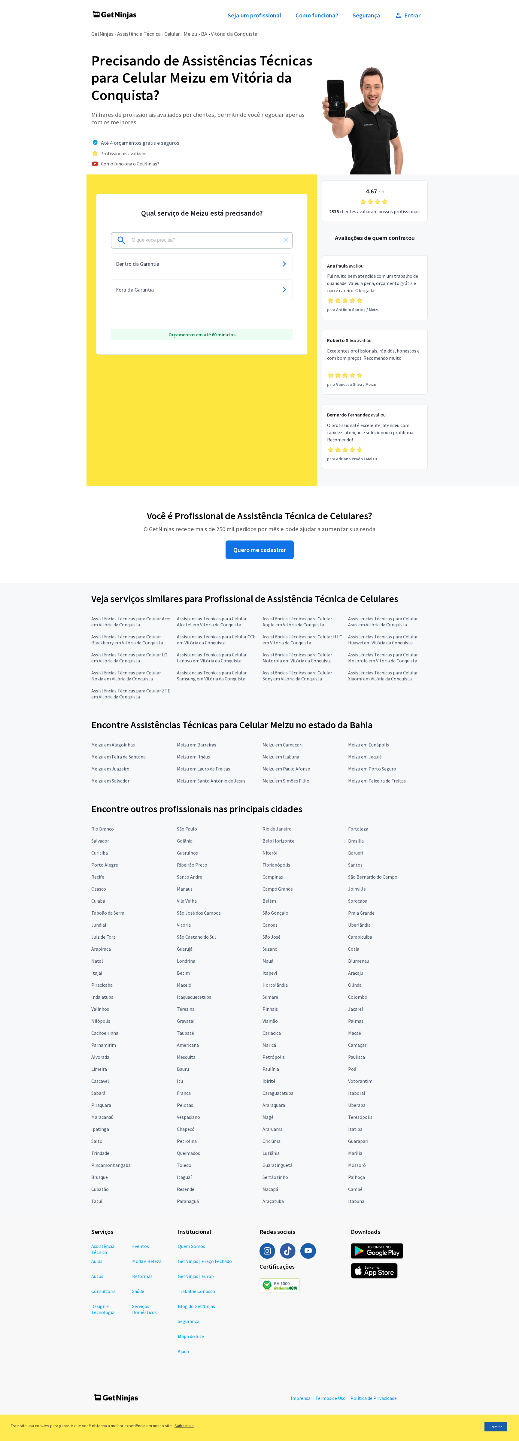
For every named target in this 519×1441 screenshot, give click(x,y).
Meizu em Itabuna (281, 757)
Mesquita (186, 1057)
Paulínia (271, 1069)
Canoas (270, 925)
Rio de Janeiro (277, 829)
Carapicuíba (360, 937)
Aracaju (355, 973)
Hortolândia (275, 985)
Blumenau (358, 961)
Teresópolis (360, 1117)
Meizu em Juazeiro (110, 769)
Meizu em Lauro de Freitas (203, 769)
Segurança (366, 15)
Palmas (355, 1021)
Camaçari (358, 1045)
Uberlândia (359, 925)
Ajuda (183, 1351)
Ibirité (269, 1081)
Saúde (138, 1291)
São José (272, 937)
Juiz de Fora (103, 937)
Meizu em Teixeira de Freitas (377, 781)
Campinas (273, 877)
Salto (96, 1141)
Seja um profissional (254, 15)
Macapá (270, 1189)
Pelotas (185, 1105)
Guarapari (358, 1141)
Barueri (355, 853)
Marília (355, 1153)
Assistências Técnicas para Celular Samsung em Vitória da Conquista (212, 676)
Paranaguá (188, 1201)
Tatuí (96, 1201)
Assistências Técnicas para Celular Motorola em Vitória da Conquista (297, 658)
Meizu (190, 33)
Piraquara (101, 1105)
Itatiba (355, 1129)
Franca (184, 1093)
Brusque (99, 1177)
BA (204, 33)
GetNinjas (102, 33)
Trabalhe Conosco (196, 1291)
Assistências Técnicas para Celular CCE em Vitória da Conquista (216, 640)
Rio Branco (102, 829)
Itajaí (96, 973)
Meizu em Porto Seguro (372, 769)
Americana (188, 1045)
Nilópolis (100, 1021)
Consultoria (103, 1291)
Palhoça (356, 1177)
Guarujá (185, 949)
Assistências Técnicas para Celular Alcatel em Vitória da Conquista (212, 622)
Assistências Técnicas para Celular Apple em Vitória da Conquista (297, 622)
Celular (172, 33)
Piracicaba (102, 985)
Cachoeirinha (104, 1033)
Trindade (100, 1153)
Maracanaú (102, 1117)
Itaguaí (184, 1177)
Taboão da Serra (107, 913)
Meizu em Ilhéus (193, 757)
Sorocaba (357, 901)
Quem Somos (191, 1246)
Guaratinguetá (278, 1165)
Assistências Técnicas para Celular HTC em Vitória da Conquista (302, 640)
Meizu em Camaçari (282, 745)
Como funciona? (317, 15)
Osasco (98, 889)
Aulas (96, 1261)
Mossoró (357, 1165)
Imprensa (301, 1398)
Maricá (269, 1045)
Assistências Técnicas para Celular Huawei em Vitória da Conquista (383, 640)
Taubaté (185, 1033)
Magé (268, 1117)
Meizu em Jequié (365, 757)
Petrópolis (274, 1057)
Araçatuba (273, 1201)
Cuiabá (98, 901)
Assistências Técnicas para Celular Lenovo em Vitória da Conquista (212, 658)
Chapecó (186, 1129)
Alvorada (100, 1057)
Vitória (184, 925)
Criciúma (272, 1141)
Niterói (270, 853)
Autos (97, 1276)
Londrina (186, 961)
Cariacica (272, 1033)
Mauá (268, 961)
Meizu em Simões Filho (286, 781)
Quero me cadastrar (259, 550)
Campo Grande (278, 889)
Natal (97, 961)
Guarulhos (187, 853)
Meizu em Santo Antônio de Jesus (211, 781)
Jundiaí (98, 925)
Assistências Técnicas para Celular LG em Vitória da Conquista (129, 658)
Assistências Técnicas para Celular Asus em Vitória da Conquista (383, 622)
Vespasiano (188, 1117)
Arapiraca (101, 949)
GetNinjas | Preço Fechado (205, 1261)
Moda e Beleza (147, 1261)
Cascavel (100, 1081)
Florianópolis (276, 865)
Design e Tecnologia (102, 1309)
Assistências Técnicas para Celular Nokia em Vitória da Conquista (126, 676)
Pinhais (270, 1009)
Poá (352, 1069)
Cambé (355, 1189)
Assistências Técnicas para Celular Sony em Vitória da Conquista (297, 676)
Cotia (353, 949)
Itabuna (356, 1201)
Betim (183, 973)
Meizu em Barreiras (196, 745)
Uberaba (357, 1105)
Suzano (270, 949)
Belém (269, 901)
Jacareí (355, 1009)
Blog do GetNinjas (196, 1306)
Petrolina (187, 1141)
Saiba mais (184, 1425)
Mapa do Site (191, 1336)
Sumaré (270, 997)
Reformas (142, 1276)
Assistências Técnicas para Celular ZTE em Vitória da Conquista (130, 694)
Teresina (186, 1009)
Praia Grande (361, 913)
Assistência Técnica (139, 33)
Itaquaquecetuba (194, 997)
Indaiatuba (102, 997)
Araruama (273, 1129)
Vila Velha (187, 901)
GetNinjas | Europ (196, 1276)
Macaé (354, 1033)
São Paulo (187, 829)
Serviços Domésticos (144, 1309)
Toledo (184, 1165)
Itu (180, 1081)
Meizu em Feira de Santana (118, 757)
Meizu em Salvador (110, 781)
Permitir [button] (496, 1426)
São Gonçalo (275, 913)
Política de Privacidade (374, 1398)
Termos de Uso (330, 1398)
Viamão (270, 1021)
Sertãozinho (275, 1177)
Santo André (189, 877)
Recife (97, 877)
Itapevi (270, 973)
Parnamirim (103, 1045)
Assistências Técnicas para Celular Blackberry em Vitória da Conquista (127, 640)
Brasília (356, 841)
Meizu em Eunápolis (368, 745)
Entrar (412, 15)
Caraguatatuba (278, 1093)
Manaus (185, 889)
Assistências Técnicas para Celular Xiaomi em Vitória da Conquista (383, 676)
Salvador (100, 841)
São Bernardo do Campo (372, 877)
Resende (185, 1189)
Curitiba (99, 853)
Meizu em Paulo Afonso (286, 769)
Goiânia (185, 841)
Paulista (356, 1057)
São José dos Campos (199, 913)
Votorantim (360, 1081)
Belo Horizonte (278, 841)
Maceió (184, 985)
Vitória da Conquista (234, 33)
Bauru (183, 1069)
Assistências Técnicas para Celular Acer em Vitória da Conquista (131, 622)
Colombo (357, 997)
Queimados (188, 1153)
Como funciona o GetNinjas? (130, 164)
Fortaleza (358, 829)
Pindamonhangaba (111, 1165)
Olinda (355, 985)
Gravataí (185, 1021)
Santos (355, 865)
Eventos (140, 1246)
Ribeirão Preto (192, 865)
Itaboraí (356, 1093)
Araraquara (274, 1105)
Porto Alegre (104, 865)
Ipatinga (100, 1129)
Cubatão (100, 1189)
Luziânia (271, 1153)
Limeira (99, 1069)
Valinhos (100, 1009)
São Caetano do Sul (196, 937)
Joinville (357, 889)
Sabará (98, 1093)
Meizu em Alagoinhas (113, 745)
